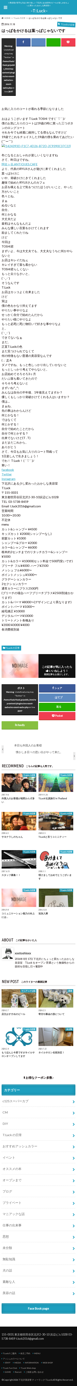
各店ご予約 (25, 1353)
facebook (8, 470)
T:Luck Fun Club (10, 1368)
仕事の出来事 (12, 1225)
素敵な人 (9, 1281)
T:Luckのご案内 (9, 1353)
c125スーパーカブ (15, 1101)
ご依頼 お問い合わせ (34, 1372)
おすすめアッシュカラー (20, 1146)
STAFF (7, 1362)
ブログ (7, 1191)
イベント (9, 1157)
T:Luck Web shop (28, 1368)
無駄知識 (9, 1259)
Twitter (7, 474)
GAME (8, 1372)
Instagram (8, 479)
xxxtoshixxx (23, 953)
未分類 (7, 1248)
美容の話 (9, 1293)
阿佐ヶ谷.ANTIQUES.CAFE (20, 164)
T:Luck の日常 (13, 647)
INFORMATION (32, 1362)
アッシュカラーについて (14, 1358)
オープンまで (12, 1180)
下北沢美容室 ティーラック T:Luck (35, 1379)
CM (5, 1112)
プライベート (12, 1202)
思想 (6, 1236)
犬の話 (7, 1270)
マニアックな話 (14, 1214)
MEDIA (17, 1362)
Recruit (18, 1372)
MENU (37, 1353)
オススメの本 (12, 1169)
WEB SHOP (48, 1362)
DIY (5, 1123)
